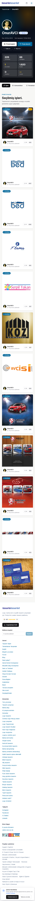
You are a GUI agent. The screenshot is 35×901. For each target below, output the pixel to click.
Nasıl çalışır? (6, 660)
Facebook (5, 813)
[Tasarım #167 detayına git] (17, 164)
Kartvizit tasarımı (7, 743)
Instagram (5, 810)
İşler (7, 85)
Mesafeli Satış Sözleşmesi (10, 666)
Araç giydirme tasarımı (9, 776)
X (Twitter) (5, 815)
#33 (30, 552)
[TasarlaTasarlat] (11, 608)
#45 (30, 142)
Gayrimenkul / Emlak (8, 864)
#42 (30, 470)
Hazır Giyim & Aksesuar (9, 884)
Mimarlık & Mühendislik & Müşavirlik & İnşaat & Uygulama (16, 868)
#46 (30, 388)
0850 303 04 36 (7, 830)
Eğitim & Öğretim (24, 876)
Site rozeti (5, 690)
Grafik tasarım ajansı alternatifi (11, 754)
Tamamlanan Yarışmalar (9, 646)
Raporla (18, 48)
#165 (30, 224)
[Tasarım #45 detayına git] (17, 123)
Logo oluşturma (7, 732)
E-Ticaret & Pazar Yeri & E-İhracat (12, 852)
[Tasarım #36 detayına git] (17, 492)
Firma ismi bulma (7, 795)
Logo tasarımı (6, 716)
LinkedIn (4, 818)
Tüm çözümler (6, 702)
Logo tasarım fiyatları (8, 727)
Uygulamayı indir (11, 625)
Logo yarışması (7, 721)
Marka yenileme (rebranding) (11, 751)
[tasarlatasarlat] (10, 3)
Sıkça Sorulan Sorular (9, 674)
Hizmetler (5, 713)
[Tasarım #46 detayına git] (17, 369)
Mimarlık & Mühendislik (9, 855)
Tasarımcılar (6, 9)
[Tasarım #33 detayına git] (17, 533)
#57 (30, 306)
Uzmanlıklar (18, 85)
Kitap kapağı (6, 771)
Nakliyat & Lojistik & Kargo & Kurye (13, 882)
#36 (30, 511)
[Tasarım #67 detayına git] (17, 328)
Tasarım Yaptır (6, 644)
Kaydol (29, 634)
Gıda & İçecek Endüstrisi (10, 876)
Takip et (7, 48)
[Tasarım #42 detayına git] (17, 451)
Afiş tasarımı (6, 762)
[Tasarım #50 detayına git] (17, 246)
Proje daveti (26, 44)
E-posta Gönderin (8, 827)
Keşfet (4, 649)
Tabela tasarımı (7, 782)
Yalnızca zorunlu (25, 897)
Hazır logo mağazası (8, 730)
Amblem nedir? (6, 798)
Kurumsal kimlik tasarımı (9, 746)
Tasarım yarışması (8, 705)
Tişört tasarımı (6, 793)
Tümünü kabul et (12, 897)
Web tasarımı (6, 768)
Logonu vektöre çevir (9, 735)
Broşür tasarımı (7, 784)
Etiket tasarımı (6, 760)
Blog (3, 657)
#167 (30, 183)
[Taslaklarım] (26, 3)
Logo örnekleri (6, 801)
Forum (4, 655)
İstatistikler (5, 682)
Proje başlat (10, 44)
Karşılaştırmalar (7, 693)
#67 (30, 347)
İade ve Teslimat (7, 668)
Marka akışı (5, 708)
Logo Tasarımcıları (8, 724)
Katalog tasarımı (7, 787)
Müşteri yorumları (7, 652)
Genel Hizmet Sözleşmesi (10, 663)
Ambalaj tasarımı (7, 757)
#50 (30, 265)
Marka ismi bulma (7, 738)
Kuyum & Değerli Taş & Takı (10, 871)
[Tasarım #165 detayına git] (17, 205)
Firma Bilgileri (6, 679)
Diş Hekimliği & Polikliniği (10, 874)
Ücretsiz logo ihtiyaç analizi (11, 719)
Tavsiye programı (7, 688)
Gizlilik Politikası (7, 671)
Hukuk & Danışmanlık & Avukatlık (12, 850)
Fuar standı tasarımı (8, 773)
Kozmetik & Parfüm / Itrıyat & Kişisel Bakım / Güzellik (16, 858)
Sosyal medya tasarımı (9, 765)
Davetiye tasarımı (7, 779)
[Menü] (31, 3)
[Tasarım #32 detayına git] (17, 574)
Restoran (24, 862)
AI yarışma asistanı (8, 710)
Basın (4, 685)
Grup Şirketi (6, 879)
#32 (30, 593)
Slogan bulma (6, 740)
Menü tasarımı (6, 790)
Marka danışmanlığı (8, 749)
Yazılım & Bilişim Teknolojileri (11, 862)
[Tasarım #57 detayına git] (17, 287)
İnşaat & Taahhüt (7, 847)
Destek (4, 677)
